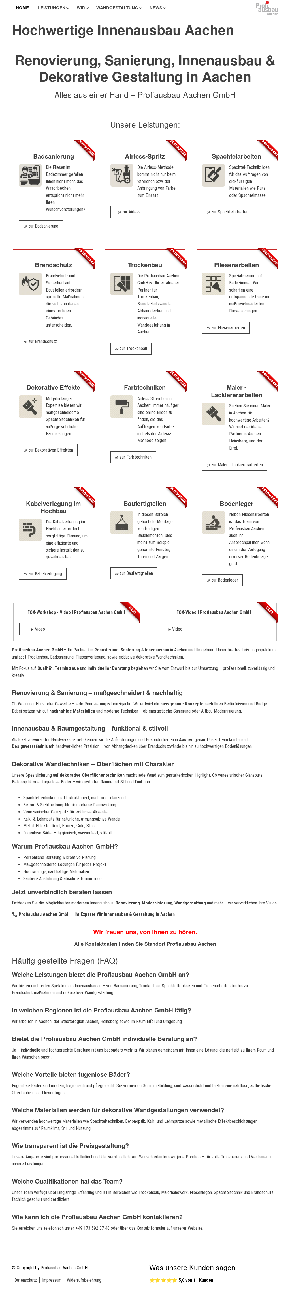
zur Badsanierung (42, 226)
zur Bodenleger (224, 580)
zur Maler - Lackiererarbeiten (236, 464)
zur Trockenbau (133, 348)
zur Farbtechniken (135, 457)
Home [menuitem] (22, 8)
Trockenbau (37, 657)
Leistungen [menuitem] (51, 8)
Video (39, 629)
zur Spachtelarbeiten (229, 212)
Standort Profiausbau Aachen (180, 943)
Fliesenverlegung (90, 657)
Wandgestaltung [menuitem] (117, 8)
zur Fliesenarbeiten (227, 327)
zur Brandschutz (42, 341)
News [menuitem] (156, 8)
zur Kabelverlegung (44, 573)
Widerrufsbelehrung (84, 1280)
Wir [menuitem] (81, 8)
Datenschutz (25, 1280)
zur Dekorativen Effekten (50, 450)
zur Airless (130, 212)
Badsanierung (62, 657)
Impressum (51, 1280)
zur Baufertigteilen (136, 573)
